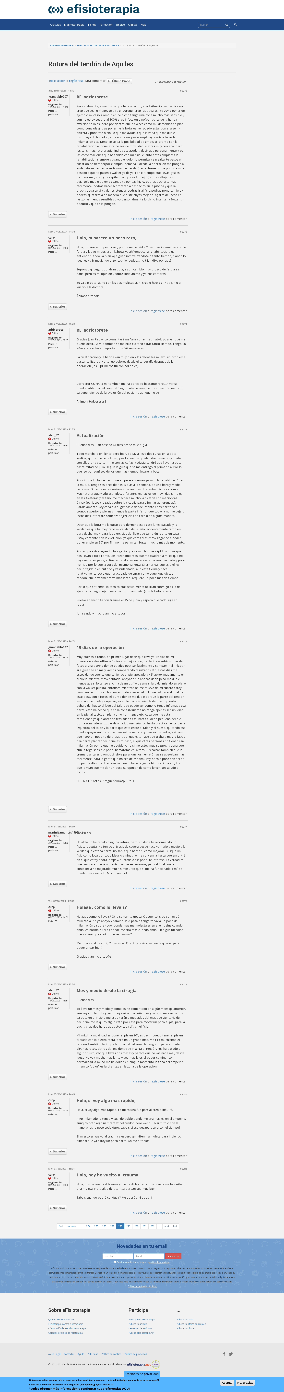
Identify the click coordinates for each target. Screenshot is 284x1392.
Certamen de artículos (140, 1328)
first (61, 1226)
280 (136, 1226)
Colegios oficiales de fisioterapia (65, 1332)
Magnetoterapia (74, 24)
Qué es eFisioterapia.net (61, 1319)
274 (88, 1226)
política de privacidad (159, 1262)
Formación (105, 24)
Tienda (92, 24)
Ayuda (81, 1354)
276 (104, 1226)
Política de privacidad (136, 1354)
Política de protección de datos (142, 1286)
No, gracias (245, 1382)
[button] (235, 24)
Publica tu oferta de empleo (191, 1323)
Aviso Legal (54, 1354)
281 (144, 1226)
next (167, 1226)
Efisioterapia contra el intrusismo (65, 1323)
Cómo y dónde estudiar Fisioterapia (67, 1328)
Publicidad (92, 1354)
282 (152, 1226)
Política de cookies (111, 1354)
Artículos (55, 24)
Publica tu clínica (185, 1328)
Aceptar (227, 1382)
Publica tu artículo (138, 1323)
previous (71, 1226)
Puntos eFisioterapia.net (141, 1332)
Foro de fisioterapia (62, 45)
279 (128, 1226)
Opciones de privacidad (142, 1374)
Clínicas (132, 24)
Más (144, 24)
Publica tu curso (185, 1319)
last (175, 1226)
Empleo (120, 24)
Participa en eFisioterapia (142, 1319)
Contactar (69, 1354)
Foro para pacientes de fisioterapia (98, 45)
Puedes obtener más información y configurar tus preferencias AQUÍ (79, 1389)
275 (96, 1226)
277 (112, 1226)
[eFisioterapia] (94, 9)
